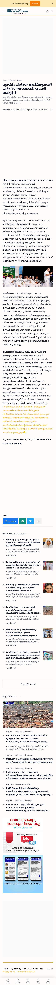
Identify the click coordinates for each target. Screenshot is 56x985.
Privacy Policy (9, 971)
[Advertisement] (28, 46)
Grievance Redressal (26, 971)
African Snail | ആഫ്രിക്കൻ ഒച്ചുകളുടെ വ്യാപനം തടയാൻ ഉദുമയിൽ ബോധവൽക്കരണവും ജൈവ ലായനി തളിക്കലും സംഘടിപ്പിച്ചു (29, 807)
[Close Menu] (52, 3)
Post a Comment (28, 684)
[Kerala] (29, 731)
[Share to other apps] (38, 521)
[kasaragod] (22, 731)
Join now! (35, 3)
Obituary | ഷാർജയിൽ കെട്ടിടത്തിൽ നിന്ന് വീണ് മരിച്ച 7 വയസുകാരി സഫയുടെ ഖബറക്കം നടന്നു (22, 587)
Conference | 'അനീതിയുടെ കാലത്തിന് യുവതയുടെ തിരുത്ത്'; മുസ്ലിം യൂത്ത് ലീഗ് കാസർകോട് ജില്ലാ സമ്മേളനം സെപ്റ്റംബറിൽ (23, 655)
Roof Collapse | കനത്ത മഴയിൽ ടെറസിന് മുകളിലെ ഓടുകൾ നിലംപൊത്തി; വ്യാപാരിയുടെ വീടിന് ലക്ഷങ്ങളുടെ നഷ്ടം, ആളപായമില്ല (22, 610)
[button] (47, 11)
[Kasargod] (21, 784)
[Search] (52, 11)
